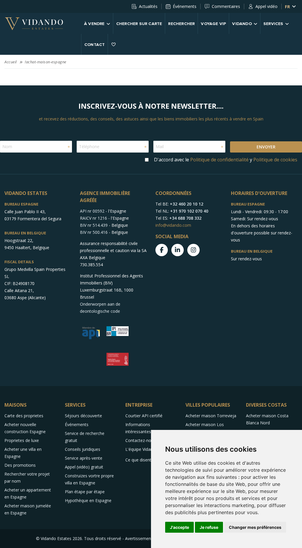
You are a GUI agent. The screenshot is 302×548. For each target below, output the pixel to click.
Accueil (10, 61)
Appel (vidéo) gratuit (84, 467)
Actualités (148, 6)
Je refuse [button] (209, 527)
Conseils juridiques (82, 449)
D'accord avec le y (225, 159)
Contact (94, 45)
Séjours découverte (83, 415)
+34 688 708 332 (185, 218)
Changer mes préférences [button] (255, 527)
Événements (184, 6)
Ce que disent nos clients (149, 460)
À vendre (94, 24)
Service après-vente (83, 458)
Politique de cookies (275, 159)
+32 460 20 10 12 (186, 204)
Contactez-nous (140, 440)
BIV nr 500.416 (94, 232)
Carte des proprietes (23, 415)
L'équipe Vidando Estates (149, 449)
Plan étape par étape (85, 491)
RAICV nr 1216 (93, 218)
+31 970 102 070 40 (189, 211)
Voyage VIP (213, 24)
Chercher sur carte (139, 24)
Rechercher (181, 24)
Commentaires (226, 6)
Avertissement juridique (147, 538)
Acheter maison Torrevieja (211, 415)
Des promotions (20, 465)
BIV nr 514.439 (94, 225)
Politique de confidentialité (219, 159)
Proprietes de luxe (21, 440)
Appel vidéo (266, 6)
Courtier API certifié (144, 415)
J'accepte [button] (179, 527)
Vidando (242, 24)
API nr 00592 (92, 211)
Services (273, 24)
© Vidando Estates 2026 (59, 538)
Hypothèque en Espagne (88, 500)
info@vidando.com (173, 225)
